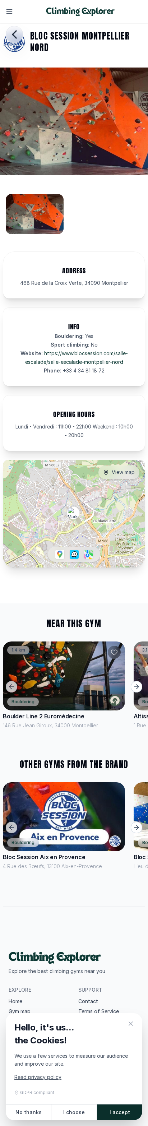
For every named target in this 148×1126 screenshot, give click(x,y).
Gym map (20, 1011)
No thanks (28, 1112)
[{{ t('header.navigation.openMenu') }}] (9, 11)
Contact (88, 1001)
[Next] (136, 686)
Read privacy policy (37, 1077)
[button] (73, 512)
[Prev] (11, 686)
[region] (74, 217)
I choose (74, 1112)
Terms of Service (98, 1011)
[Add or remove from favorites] (114, 652)
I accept (120, 1112)
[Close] (131, 1024)
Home (15, 1001)
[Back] (14, 34)
